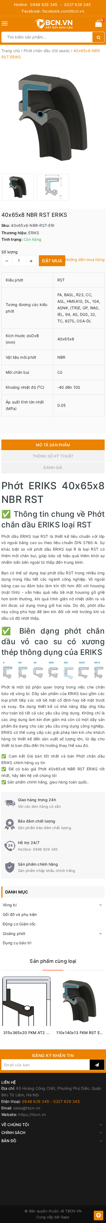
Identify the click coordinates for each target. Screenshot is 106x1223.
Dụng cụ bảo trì (17, 942)
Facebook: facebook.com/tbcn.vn (53, 11)
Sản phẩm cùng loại (53, 961)
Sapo (65, 1217)
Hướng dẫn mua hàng (85, 259)
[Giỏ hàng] (98, 24)
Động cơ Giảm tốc (19, 924)
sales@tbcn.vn (26, 1108)
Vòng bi (10, 905)
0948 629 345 (43, 4)
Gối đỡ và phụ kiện (20, 914)
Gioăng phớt (14, 933)
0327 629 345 (77, 4)
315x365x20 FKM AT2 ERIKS (30, 1032)
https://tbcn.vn (32, 1114)
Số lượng (9, 252)
